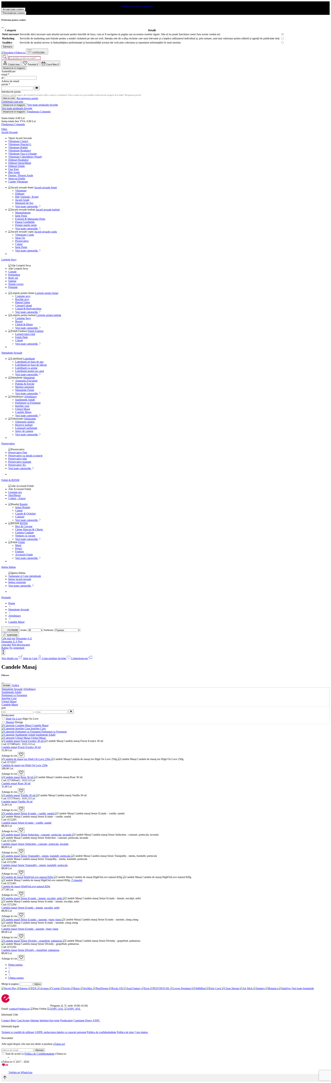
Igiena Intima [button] (8, 567)
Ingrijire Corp (9, 698)
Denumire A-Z (24, 638)
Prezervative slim (17, 458)
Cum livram (23, 1020)
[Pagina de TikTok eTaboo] (18, 1058)
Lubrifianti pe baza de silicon (31, 364)
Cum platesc (141, 1032)
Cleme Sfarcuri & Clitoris (29, 529)
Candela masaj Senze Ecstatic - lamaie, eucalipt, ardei (30, 907)
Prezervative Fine (17, 452)
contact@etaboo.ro (19, 1008)
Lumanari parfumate (26, 428)
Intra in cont (9, 98)
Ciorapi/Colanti (23, 305)
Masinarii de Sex (24, 203)
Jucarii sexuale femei (45, 187)
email (5, 74)
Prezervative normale (19, 461)
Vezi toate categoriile (26, 206)
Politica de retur (125, 1032)
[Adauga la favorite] (21, 755)
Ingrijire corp (22, 405)
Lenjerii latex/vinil (25, 334)
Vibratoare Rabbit (18, 147)
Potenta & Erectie (24, 383)
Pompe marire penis (26, 225)
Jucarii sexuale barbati (48, 209)
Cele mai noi (8, 638)
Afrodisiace (30, 396)
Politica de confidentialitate (101, 1032)
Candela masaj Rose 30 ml (15, 783)
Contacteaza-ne (79, 658)
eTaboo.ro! (59, 1043)
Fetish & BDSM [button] (10, 480)
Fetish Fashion (35, 331)
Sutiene (12, 281)
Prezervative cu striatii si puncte (25, 455)
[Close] (2, 27)
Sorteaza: (49, 630)
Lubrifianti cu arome (26, 367)
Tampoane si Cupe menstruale (24, 576)
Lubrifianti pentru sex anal (29, 371)
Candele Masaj (23, 412)
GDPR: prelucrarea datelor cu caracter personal (60, 1032)
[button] (10, 634)
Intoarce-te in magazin (14, 68)
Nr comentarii (16, 647)
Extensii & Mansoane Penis (30, 218)
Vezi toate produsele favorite (42, 104)
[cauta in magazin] (4, 57)
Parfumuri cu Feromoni (28, 402)
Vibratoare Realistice (19, 150)
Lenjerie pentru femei (46, 293)
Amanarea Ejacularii (26, 380)
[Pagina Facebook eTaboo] (3, 1058)
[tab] (11, 63)
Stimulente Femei (24, 390)
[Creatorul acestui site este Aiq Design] (7, 1065)
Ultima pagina (16, 977)
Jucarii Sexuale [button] (9, 132)
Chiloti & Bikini (24, 324)
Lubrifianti (29, 358)
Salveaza (7, 46)
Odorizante (30, 418)
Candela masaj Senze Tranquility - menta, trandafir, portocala (34, 865)
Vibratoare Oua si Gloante (22, 153)
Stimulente (29, 377)
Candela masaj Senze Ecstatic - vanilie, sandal (26, 822)
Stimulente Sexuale (12, 689)
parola (5, 84)
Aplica (15, 685)
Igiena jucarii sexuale (19, 579)
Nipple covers (15, 284)
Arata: (23, 630)
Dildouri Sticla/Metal (19, 162)
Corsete (12, 271)
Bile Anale (14, 172)
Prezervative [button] (8, 443)
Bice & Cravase (23, 526)
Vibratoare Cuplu (24, 234)
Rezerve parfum (24, 424)
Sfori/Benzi (14, 495)
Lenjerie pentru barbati (48, 315)
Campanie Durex (82, 1020)
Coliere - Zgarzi (17, 498)
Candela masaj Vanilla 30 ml (16, 801)
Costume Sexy (23, 318)
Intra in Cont (30, 658)
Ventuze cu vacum (25, 535)
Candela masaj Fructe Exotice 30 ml (21, 747)
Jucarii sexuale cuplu (45, 231)
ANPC (96, 1020)
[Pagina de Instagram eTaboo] (8, 1058)
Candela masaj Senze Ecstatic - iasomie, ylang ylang (29, 928)
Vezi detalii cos (9, 658)
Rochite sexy (22, 299)
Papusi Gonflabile (25, 221)
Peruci (18, 548)
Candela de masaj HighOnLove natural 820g (25, 886)
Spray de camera (24, 431)
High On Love (14, 718)
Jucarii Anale (22, 199)
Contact (5, 1020)
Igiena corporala (17, 582)
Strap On (20, 237)
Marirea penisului (24, 386)
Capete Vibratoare (18, 181)
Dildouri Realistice (18, 159)
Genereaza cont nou (12, 101)
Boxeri (19, 321)
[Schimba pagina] (9, 968)
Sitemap (34, 1020)
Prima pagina (15, 964)
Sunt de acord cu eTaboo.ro (36, 1053)
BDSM (24, 523)
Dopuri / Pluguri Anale (20, 175)
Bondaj (24, 504)
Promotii (6, 597)
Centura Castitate (24, 532)
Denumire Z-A (9, 641)
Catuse (19, 244)
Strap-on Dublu (16, 178)
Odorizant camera (24, 421)
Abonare (39, 1050)
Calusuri (19, 516)
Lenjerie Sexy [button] (9, 259)
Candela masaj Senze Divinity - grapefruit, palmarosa (30, 950)
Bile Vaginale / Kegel (26, 196)
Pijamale (13, 287)
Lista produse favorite (54, 658)
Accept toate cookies (13, 9)
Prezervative (22, 240)
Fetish (21, 542)
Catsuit (19, 340)
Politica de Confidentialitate (39, 1053)
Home (11, 603)
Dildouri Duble (16, 166)
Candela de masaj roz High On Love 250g (24, 765)
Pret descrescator (21, 644)
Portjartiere (14, 274)
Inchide (6, 685)
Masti (18, 545)
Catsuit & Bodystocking (28, 308)
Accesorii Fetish (24, 554)
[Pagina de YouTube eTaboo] (13, 1058)
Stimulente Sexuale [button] (11, 352)
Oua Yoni (13, 169)
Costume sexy (23, 296)
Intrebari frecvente (49, 1020)
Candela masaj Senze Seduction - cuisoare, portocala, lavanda (34, 843)
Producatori (66, 1020)
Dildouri (19, 193)
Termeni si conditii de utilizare (17, 1032)
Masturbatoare (23, 212)
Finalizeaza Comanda (39, 111)
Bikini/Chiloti (22, 302)
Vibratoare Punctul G (19, 144)
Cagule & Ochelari (25, 513)
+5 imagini (76, 880)
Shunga (10, 722)
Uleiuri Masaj (22, 409)
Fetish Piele (21, 337)
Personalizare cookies (14, 13)
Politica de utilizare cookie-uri (137, 5)
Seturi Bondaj (22, 507)
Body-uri (13, 277)
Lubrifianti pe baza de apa (29, 361)
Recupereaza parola (27, 98)
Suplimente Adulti (25, 399)
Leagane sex (15, 492)
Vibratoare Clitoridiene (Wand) (25, 156)
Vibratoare (21, 190)
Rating (5, 647)
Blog (13, 1020)
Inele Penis (21, 215)
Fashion (19, 551)
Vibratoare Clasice (18, 141)
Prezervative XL (17, 464)
